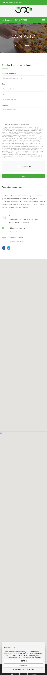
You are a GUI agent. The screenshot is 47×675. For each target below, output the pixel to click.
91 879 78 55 (15, 232)
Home (16, 46)
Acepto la (16, 125)
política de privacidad (20, 125)
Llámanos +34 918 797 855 (16, 20)
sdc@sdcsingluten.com (13, 2)
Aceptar (23, 661)
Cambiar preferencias (23, 669)
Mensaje (5, 105)
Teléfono (5, 95)
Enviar (23, 176)
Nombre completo (9, 73)
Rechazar (23, 665)
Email (4, 84)
